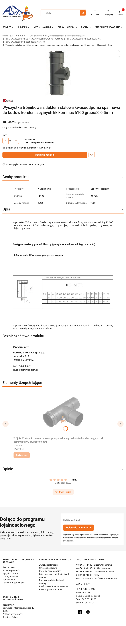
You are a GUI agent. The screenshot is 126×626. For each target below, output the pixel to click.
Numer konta (8, 579)
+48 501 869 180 (84, 568)
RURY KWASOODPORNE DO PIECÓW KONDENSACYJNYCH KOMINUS (34, 39)
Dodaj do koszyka (45, 154)
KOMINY (21, 36)
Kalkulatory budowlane (13, 582)
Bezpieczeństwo (10, 617)
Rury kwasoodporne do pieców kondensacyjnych (65, 36)
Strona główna (8, 36)
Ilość (4, 135)
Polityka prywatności (12, 614)
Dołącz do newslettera (78, 527)
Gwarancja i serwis (48, 568)
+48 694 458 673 (22, 366)
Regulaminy (8, 605)
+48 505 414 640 (84, 565)
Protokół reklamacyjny (50, 571)
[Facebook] (80, 612)
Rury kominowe (35, 36)
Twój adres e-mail (71, 520)
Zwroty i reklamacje (48, 565)
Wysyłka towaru (10, 573)
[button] (83, 13)
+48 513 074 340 (84, 575)
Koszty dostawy (10, 576)
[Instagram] (88, 612)
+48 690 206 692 (84, 571)
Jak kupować (8, 567)
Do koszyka (21, 455)
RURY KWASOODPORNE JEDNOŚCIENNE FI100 (25, 42)
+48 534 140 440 (84, 578)
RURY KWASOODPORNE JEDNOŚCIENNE (83, 39)
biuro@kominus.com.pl (25, 369)
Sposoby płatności (11, 570)
